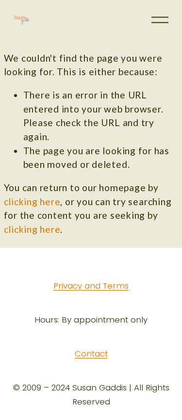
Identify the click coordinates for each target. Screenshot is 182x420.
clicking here (32, 201)
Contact (91, 354)
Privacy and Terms (91, 286)
